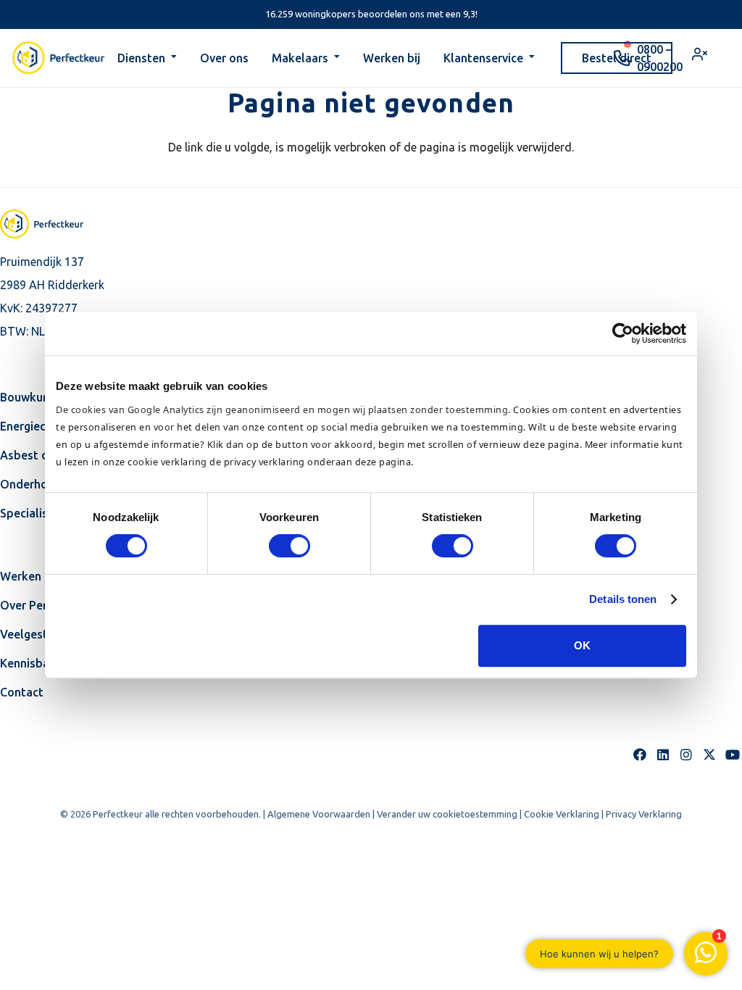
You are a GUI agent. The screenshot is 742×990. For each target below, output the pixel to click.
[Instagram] (686, 754)
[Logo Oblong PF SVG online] (54, 223)
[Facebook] (639, 754)
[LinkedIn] (663, 754)
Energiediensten (43, 426)
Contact (21, 692)
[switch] (289, 545)
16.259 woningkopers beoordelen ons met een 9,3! (371, 14)
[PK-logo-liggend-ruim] (59, 58)
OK (582, 645)
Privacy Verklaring (644, 814)
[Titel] (709, 754)
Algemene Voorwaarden (318, 814)
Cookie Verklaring (561, 814)
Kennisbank (31, 663)
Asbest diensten (44, 455)
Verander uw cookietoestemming (447, 814)
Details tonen (622, 599)
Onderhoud (31, 484)
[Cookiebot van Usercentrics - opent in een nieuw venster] (622, 333)
